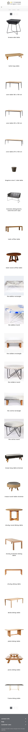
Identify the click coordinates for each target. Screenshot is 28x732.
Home (10, 9)
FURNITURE (14, 9)
